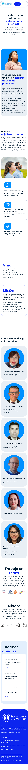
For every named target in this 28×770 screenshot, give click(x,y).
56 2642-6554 (4, 742)
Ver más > (7, 667)
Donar (17, 4)
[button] (25, 4)
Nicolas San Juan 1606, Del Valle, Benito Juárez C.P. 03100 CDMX (13, 746)
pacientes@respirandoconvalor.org (10, 740)
